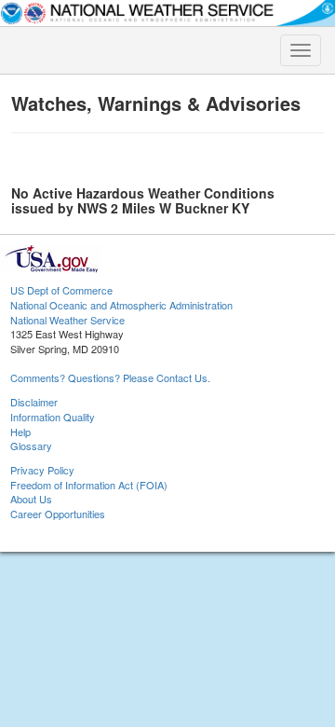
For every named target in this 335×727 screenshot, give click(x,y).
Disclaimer (34, 401)
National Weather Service (67, 319)
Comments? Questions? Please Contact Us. (110, 377)
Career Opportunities (57, 513)
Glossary (31, 445)
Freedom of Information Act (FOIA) (89, 484)
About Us (31, 498)
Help (20, 431)
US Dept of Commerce (61, 289)
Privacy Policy (42, 469)
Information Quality (52, 416)
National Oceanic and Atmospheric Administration (121, 304)
